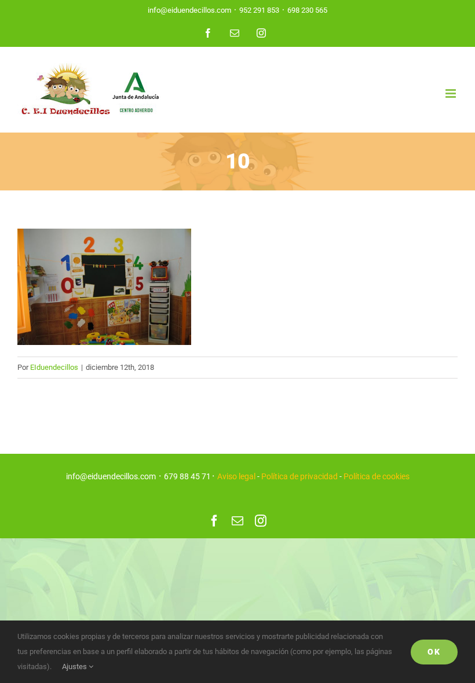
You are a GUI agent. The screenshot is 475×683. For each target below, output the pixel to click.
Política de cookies (377, 476)
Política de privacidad (299, 476)
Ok (434, 651)
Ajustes (75, 666)
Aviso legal (236, 476)
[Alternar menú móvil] (451, 93)
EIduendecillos (54, 367)
